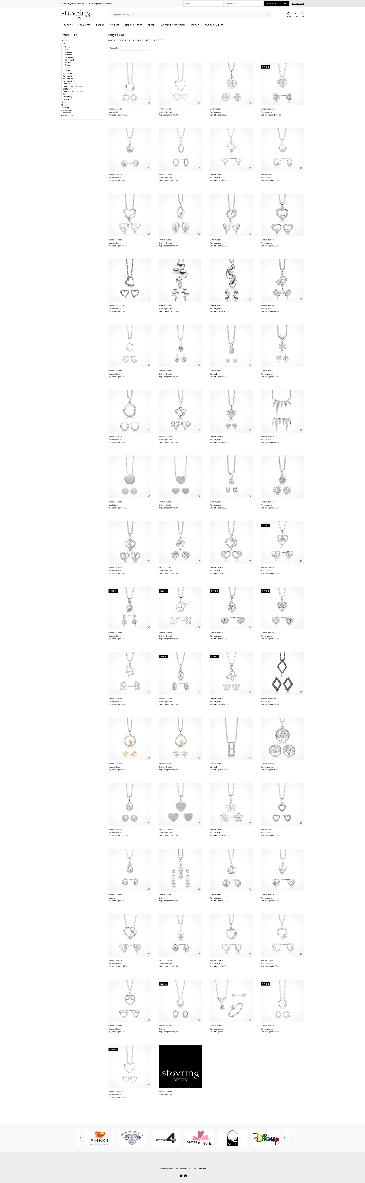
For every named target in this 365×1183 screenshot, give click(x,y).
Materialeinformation (173, 25)
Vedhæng (68, 52)
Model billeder (133, 25)
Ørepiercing (67, 97)
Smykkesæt (69, 60)
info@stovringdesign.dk (182, 1168)
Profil (151, 25)
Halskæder (69, 57)
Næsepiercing (68, 99)
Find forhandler (214, 25)
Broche (67, 70)
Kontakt (194, 25)
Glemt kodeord (298, 4)
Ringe (67, 50)
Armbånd (68, 55)
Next (284, 1138)
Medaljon (68, 68)
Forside (68, 25)
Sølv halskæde (114, 505)
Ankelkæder (69, 63)
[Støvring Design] (85, 14)
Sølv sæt (213, 374)
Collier (67, 65)
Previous (80, 1138)
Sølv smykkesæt (115, 112)
